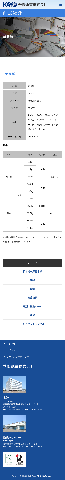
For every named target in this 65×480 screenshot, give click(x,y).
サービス (32, 263)
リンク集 (11, 343)
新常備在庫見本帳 (32, 271)
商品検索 (32, 297)
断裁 (32, 315)
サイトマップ (13, 350)
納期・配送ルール (32, 306)
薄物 (32, 280)
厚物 (32, 288)
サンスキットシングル (32, 323)
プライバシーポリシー (17, 356)
